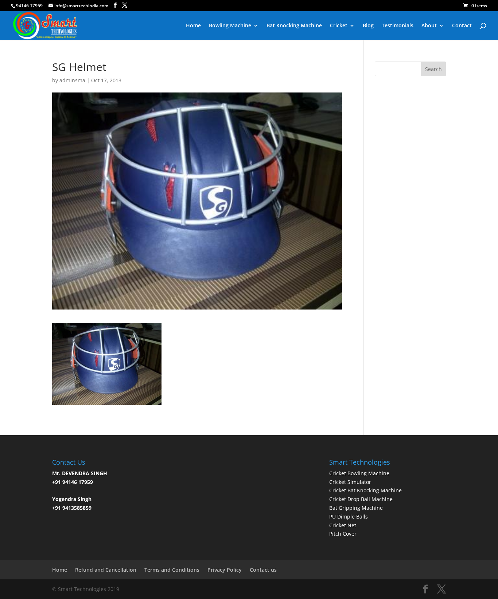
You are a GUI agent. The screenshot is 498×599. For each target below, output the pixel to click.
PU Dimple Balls (348, 516)
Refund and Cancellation (105, 569)
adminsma (72, 80)
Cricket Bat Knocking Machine (365, 490)
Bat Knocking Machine (294, 26)
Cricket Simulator (350, 481)
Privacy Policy (224, 569)
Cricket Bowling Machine (359, 473)
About (429, 26)
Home (193, 26)
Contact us (263, 569)
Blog (368, 26)
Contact (462, 26)
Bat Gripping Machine (356, 507)
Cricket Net (342, 525)
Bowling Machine (230, 26)
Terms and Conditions (171, 569)
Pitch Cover (343, 533)
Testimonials (397, 26)
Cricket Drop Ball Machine (361, 499)
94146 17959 (29, 6)
